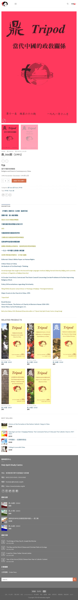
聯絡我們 (66, 594)
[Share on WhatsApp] (3, 194)
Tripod (10, 190)
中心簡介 (10, 594)
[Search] (67, 4)
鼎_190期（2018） (32, 362)
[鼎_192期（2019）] (13, 386)
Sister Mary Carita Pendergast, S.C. (13, 307)
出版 (21, 594)
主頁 (6, 594)
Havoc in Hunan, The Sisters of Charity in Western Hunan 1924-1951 (25, 304)
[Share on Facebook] (6, 194)
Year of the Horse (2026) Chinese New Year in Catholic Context (26, 559)
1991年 (6, 190)
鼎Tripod (10, 151)
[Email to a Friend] (10, 194)
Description (5, 206)
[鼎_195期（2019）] (13, 341)
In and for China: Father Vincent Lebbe (18, 553)
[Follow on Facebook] (3, 491)
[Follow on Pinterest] (16, 491)
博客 (41, 594)
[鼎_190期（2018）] (39, 341)
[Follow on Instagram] (6, 491)
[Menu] (15, 3)
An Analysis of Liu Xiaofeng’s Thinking (14, 266)
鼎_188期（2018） (58, 362)
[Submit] (75, 579)
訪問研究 (54, 594)
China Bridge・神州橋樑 (31, 594)
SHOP (71, 594)
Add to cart (19, 181)
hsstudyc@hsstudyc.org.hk (14, 482)
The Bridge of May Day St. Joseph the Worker (21, 541)
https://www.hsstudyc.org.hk (15, 486)
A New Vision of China (9, 264)
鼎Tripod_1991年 (20, 151)
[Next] (72, 67)
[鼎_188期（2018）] (65, 341)
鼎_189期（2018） (32, 407)
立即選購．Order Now (9, 572)
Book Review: (6, 302)
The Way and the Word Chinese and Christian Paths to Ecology (26, 547)
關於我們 (16, 594)
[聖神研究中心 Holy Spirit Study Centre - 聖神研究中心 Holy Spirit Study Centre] (6, 4)
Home (3, 151)
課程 (49, 594)
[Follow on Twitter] (10, 491)
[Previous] (5, 67)
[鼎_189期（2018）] (39, 386)
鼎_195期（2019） (7, 362)
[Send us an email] (13, 491)
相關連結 (60, 594)
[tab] (5, 206)
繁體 (72, 4)
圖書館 (45, 594)
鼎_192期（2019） (7, 407)
